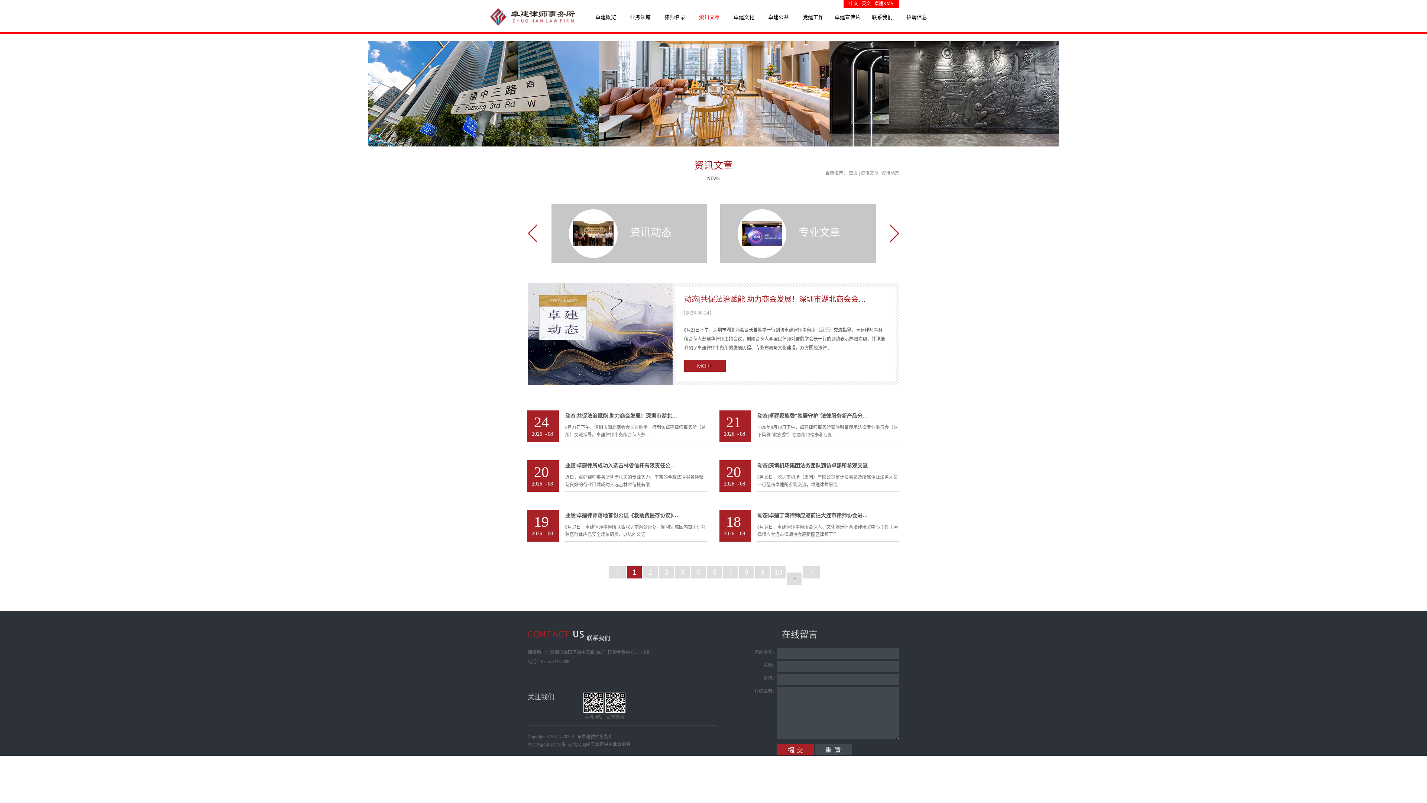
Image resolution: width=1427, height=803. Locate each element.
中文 (853, 3)
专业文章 (819, 232)
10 (778, 572)
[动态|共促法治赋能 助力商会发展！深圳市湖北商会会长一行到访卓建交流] (600, 287)
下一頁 (811, 572)
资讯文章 (869, 173)
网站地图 (576, 745)
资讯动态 (890, 173)
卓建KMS (883, 3)
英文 (866, 3)
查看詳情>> (705, 366)
